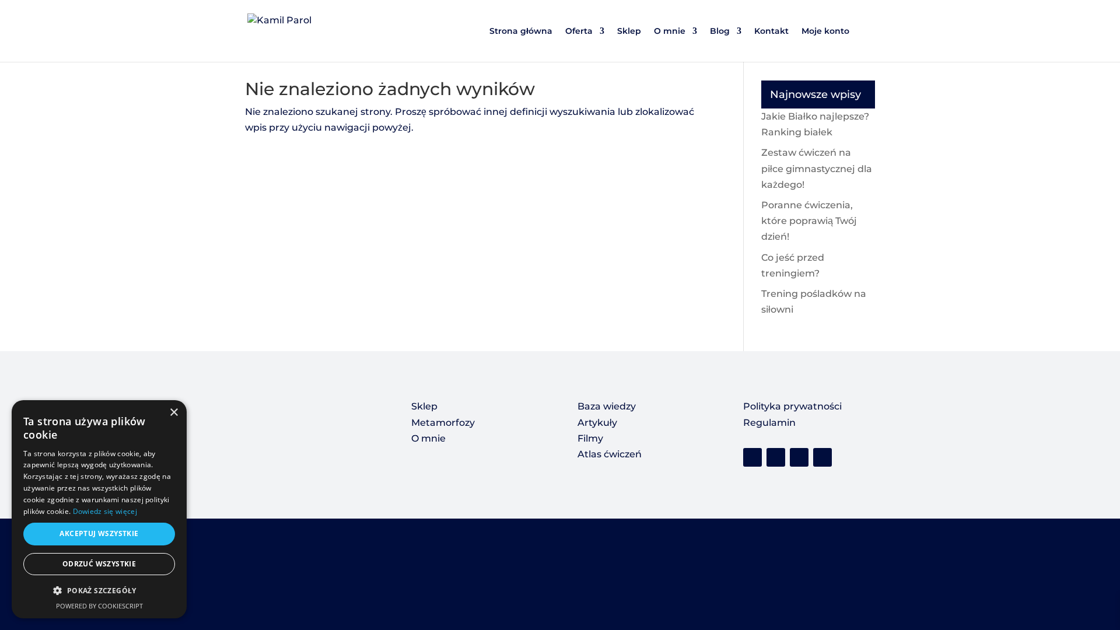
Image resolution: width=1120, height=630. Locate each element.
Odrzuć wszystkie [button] (99, 564)
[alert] (99, 509)
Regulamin (769, 422)
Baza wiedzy (607, 406)
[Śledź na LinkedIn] (822, 457)
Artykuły (597, 422)
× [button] (173, 412)
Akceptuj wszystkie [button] (99, 533)
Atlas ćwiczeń (610, 454)
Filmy (590, 438)
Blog (720, 31)
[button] (99, 590)
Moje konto (825, 31)
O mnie (669, 31)
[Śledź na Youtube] (799, 457)
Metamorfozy (443, 422)
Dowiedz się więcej (105, 511)
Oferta (579, 31)
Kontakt (771, 31)
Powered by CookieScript (99, 605)
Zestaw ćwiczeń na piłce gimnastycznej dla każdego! (816, 168)
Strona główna (520, 31)
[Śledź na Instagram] (775, 457)
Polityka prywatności (792, 406)
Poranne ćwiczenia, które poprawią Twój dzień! (809, 221)
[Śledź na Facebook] (752, 457)
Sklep (629, 31)
